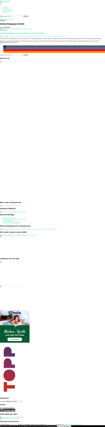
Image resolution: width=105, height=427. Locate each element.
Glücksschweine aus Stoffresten (11, 223)
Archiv (1, 407)
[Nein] (71, 426)
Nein (61, 426)
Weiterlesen (67, 426)
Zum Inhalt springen (5, 0)
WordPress (67, 424)
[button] (4, 46)
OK (58, 426)
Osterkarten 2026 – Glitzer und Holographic (14, 219)
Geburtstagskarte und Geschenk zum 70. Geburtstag (22, 33)
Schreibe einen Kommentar (43, 36)
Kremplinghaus (13, 424)
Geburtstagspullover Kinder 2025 (11, 221)
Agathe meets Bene (8, 220)
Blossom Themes (50, 424)
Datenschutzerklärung (9, 11)
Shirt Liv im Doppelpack (9, 217)
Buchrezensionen (7, 9)
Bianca (4, 36)
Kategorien (3, 401)
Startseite (5, 7)
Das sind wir (6, 8)
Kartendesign (3, 30)
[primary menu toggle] (0, 3)
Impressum (6, 12)
